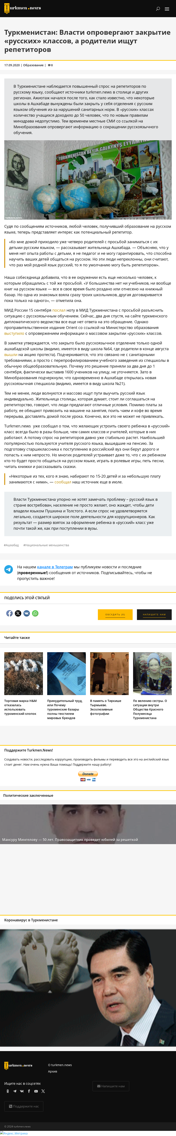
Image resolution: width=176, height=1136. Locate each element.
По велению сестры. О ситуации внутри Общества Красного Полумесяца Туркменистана (150, 709)
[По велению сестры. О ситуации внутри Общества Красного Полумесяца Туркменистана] (152, 694)
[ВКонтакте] (21, 1090)
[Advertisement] (70, 881)
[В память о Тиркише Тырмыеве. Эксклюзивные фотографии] (109, 694)
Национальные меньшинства (47, 545)
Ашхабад (12, 545)
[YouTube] (35, 1090)
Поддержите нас (26, 1106)
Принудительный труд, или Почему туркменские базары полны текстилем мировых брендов (65, 709)
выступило (14, 333)
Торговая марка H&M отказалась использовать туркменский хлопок (20, 707)
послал (58, 310)
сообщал (63, 481)
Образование (33, 65)
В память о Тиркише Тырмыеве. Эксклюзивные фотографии (105, 707)
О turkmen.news (60, 1065)
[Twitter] (42, 1090)
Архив (52, 1071)
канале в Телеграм (55, 566)
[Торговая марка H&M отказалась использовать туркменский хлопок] (23, 694)
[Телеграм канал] (14, 1090)
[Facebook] (28, 1090)
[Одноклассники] (7, 1090)
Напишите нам (113, 1086)
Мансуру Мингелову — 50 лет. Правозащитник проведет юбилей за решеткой (70, 839)
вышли (10, 354)
